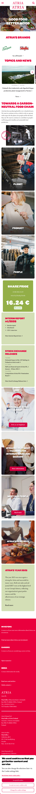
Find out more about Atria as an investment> (14, 640)
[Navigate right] (32, 72)
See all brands (17, 56)
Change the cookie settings (18, 790)
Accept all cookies (18, 780)
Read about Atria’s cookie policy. (11, 775)
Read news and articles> (8, 681)
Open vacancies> (6, 661)
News (17, 96)
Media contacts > (6, 685)
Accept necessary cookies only (18, 785)
